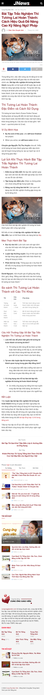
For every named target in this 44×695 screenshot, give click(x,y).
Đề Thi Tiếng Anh (20, 633)
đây (39, 235)
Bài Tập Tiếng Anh (20, 9)
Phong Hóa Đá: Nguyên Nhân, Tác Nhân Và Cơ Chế (20, 537)
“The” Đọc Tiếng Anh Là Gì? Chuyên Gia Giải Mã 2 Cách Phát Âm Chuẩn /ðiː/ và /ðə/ (27, 475)
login (8, 465)
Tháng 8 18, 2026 (9, 541)
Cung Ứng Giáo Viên (8, 9)
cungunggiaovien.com (9, 609)
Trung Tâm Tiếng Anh (34, 633)
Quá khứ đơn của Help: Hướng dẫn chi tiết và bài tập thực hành (26, 548)
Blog (3, 639)
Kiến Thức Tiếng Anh (22, 640)
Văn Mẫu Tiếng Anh (35, 640)
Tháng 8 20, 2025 (33, 30)
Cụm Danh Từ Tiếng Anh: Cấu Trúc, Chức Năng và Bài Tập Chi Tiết (27, 557)
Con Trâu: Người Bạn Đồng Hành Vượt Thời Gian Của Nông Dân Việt (26, 575)
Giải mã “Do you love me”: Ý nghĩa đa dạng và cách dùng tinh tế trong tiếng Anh (26, 496)
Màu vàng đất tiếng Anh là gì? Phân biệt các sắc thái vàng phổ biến (26, 506)
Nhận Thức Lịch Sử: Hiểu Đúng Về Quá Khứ (26, 566)
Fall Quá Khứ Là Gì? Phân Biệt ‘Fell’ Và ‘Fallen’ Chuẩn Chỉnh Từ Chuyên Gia (26, 485)
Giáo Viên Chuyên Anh (16, 30)
